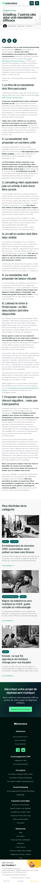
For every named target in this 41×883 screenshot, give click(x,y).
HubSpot (5, 541)
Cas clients (20, 836)
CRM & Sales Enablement (10, 596)
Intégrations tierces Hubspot (20, 854)
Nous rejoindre (20, 744)
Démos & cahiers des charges (20, 851)
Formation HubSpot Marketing (20, 778)
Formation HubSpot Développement (20, 781)
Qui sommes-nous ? (20, 737)
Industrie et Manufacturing (20, 815)
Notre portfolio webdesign (20, 840)
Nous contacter (20, 740)
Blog (20, 832)
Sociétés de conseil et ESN (20, 812)
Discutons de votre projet (20, 709)
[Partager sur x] (9, 41)
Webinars (20, 843)
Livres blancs (20, 847)
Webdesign (21, 795)
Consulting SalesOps (20, 764)
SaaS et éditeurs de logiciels (20, 808)
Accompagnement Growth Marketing (20, 791)
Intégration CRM (20, 760)
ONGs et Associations (20, 819)
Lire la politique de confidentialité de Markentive (14, 875)
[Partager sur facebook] (15, 41)
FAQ (20, 858)
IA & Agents (14, 541)
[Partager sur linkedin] (4, 41)
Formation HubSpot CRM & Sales (20, 774)
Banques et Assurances (20, 805)
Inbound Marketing (9, 10)
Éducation (20, 823)
